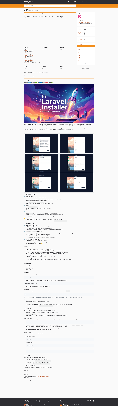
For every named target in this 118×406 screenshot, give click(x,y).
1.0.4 (79, 58)
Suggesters (80, 32)
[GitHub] (93, 401)
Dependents (80, 30)
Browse (69, 1)
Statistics (38, 400)
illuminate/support (29, 60)
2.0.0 (79, 46)
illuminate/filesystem (29, 55)
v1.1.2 (79, 54)
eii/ (26, 10)
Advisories (80, 39)
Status (61, 400)
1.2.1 (79, 49)
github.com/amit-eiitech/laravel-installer (86, 22)
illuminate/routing (29, 57)
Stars (79, 33)
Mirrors (49, 401)
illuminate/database (29, 52)
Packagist (27, 2)
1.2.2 (79, 47)
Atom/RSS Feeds (27, 401)
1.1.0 (79, 57)
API (48, 400)
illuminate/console (29, 50)
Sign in (91, 1)
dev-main (80, 44)
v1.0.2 (79, 62)
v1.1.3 (79, 52)
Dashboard (62, 401)
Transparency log (81, 24)
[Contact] (88, 401)
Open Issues (80, 34)
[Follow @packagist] (90, 401)
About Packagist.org (28, 400)
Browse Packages (39, 401)
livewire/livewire (28, 63)
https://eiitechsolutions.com (43, 376)
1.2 (78, 50)
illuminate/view (28, 62)
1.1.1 (79, 55)
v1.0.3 (79, 60)
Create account (83, 1)
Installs (79, 29)
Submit (75, 1)
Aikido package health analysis (84, 40)
